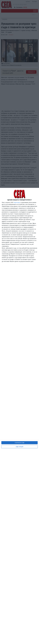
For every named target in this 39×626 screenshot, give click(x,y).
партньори (17, 202)
